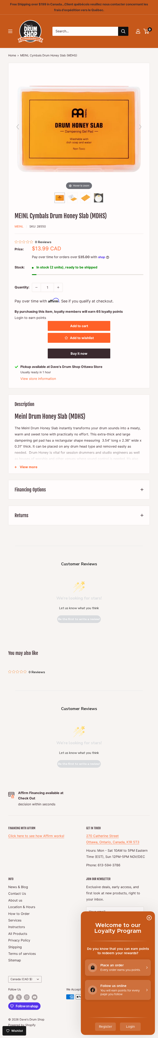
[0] (146, 31)
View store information (38, 379)
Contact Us (17, 893)
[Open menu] (10, 31)
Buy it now (79, 353)
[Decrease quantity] (36, 287)
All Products (17, 934)
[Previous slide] (18, 127)
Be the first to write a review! (79, 619)
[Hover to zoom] (79, 128)
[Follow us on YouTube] (34, 997)
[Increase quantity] (58, 287)
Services (14, 920)
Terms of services (22, 954)
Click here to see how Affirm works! (36, 836)
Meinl (19, 226)
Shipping (15, 947)
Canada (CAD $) (21, 979)
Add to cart (79, 326)
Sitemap (14, 960)
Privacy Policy (19, 940)
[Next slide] (140, 127)
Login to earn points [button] (30, 318)
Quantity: (22, 287)
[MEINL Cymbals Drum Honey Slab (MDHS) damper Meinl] (60, 198)
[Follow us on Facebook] (11, 997)
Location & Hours (21, 907)
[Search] (123, 31)
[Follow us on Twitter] (19, 997)
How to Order (19, 914)
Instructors (16, 927)
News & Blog (18, 887)
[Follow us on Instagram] (27, 997)
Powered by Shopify (22, 1025)
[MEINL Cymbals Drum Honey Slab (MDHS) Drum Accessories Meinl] (98, 198)
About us (15, 900)
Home (12, 55)
